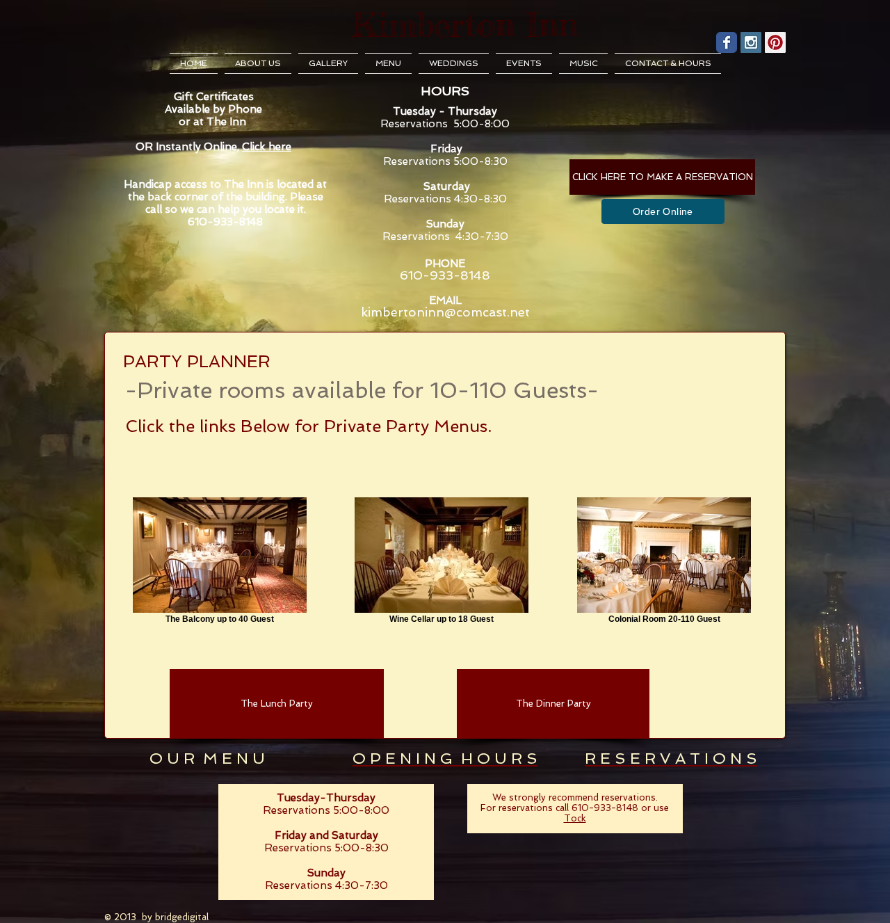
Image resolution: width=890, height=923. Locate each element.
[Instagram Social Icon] (751, 42)
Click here (266, 147)
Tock (575, 818)
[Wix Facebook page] (726, 42)
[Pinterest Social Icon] (775, 42)
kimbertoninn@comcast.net (445, 312)
